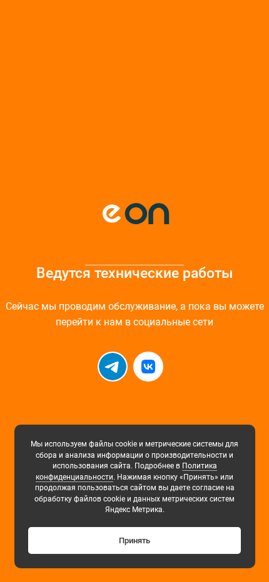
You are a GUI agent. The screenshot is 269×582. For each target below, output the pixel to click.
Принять (134, 540)
